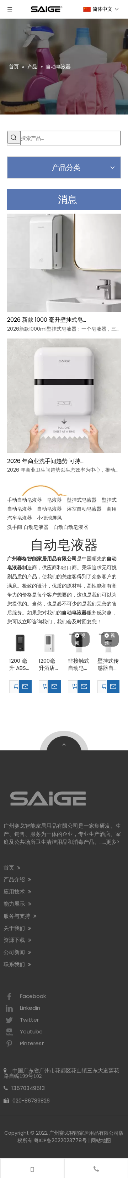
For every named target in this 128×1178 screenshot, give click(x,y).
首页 (10, 867)
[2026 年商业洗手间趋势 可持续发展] (64, 452)
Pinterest (32, 1043)
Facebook (33, 996)
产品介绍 (15, 879)
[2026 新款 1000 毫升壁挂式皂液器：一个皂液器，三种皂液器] (64, 311)
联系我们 (15, 964)
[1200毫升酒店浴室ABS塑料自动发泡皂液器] (49, 642)
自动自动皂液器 (70, 527)
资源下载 (15, 940)
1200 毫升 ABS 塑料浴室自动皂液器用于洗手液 (20, 664)
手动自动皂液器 (24, 499)
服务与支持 (18, 916)
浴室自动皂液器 (84, 508)
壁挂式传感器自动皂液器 (108, 664)
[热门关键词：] (13, 137)
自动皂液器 (49, 508)
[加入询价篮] (13, 686)
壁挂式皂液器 (82, 499)
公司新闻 (15, 952)
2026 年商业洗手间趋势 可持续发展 (47, 462)
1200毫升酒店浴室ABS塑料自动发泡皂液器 (49, 664)
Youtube (31, 1031)
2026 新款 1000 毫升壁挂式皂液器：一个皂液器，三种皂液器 (47, 321)
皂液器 (54, 499)
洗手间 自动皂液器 (27, 527)
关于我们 (15, 928)
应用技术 (15, 891)
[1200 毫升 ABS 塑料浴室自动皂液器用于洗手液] (20, 642)
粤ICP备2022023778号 (60, 1140)
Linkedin (30, 1008)
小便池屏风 (49, 517)
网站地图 (101, 1140)
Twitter (29, 1019)
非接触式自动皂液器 (78, 664)
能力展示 (15, 903)
